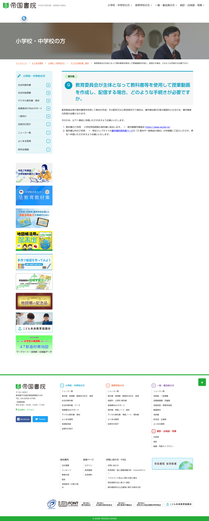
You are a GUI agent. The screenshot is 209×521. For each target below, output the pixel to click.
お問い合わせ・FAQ (116, 460)
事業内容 (65, 475)
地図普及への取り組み (70, 485)
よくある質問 (37, 63)
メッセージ (66, 470)
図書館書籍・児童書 (161, 400)
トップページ (21, 63)
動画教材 (157, 410)
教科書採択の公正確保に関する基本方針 (124, 487)
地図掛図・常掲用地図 (162, 405)
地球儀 (156, 414)
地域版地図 (66, 424)
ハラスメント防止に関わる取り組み (122, 478)
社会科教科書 (24, 85)
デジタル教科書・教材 (80, 63)
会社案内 (64, 460)
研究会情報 (23, 149)
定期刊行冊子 (24, 124)
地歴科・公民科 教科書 (117, 400)
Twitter (42, 419)
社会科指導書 (24, 93)
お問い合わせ (113, 465)
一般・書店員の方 (165, 5)
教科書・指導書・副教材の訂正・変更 (77, 396)
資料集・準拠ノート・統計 (119, 410)
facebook (25, 419)
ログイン (88, 465)
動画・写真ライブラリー (163, 446)
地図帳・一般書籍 (160, 396)
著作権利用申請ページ (122, 131)
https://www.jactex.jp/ (157, 127)
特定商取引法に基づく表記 (119, 482)
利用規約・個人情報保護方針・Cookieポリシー (127, 471)
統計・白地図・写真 (191, 5)
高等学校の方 (142, 5)
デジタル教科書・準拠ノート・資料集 (123, 414)
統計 (155, 442)
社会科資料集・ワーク (71, 405)
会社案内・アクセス (26, 410)
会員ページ (88, 460)
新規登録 (88, 470)
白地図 (156, 437)
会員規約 (88, 475)
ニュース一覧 (24, 133)
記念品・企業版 (159, 419)
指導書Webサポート (70, 410)
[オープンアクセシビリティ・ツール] (24, 18)
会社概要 (65, 465)
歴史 (63, 479)
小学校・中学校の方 (119, 5)
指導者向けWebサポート (30, 108)
